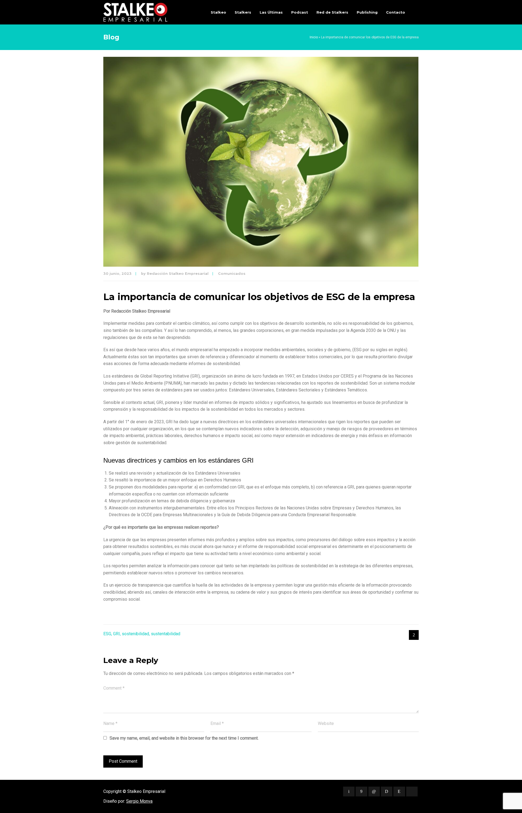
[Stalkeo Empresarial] (135, 12)
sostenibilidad (135, 633)
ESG (107, 633)
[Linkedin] (374, 791)
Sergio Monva (139, 801)
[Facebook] (361, 791)
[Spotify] (386, 791)
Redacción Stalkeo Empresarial (178, 274)
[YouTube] (412, 791)
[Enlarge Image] (260, 162)
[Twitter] (349, 791)
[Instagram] (399, 791)
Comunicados (232, 274)
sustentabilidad (165, 633)
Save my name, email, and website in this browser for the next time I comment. (184, 738)
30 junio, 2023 (117, 274)
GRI (116, 633)
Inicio (314, 37)
